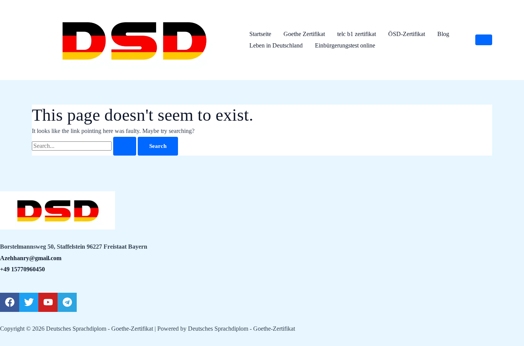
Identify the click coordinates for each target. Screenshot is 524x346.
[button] (483, 39)
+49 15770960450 (22, 269)
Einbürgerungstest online (345, 45)
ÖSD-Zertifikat (406, 34)
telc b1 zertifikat (356, 34)
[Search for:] (85, 146)
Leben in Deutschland (276, 45)
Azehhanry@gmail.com (30, 258)
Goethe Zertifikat (304, 34)
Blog (443, 34)
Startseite (260, 34)
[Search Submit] (124, 146)
